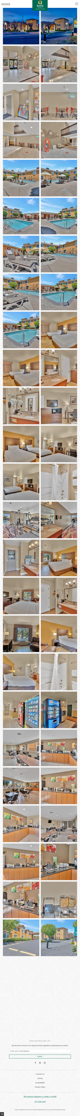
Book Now (6, 4)
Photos (40, 1078)
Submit (40, 1056)
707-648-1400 (40, 1102)
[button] (76, 4)
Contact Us (40, 1074)
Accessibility (40, 1083)
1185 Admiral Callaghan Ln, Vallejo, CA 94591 (40, 1097)
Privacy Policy (40, 1087)
